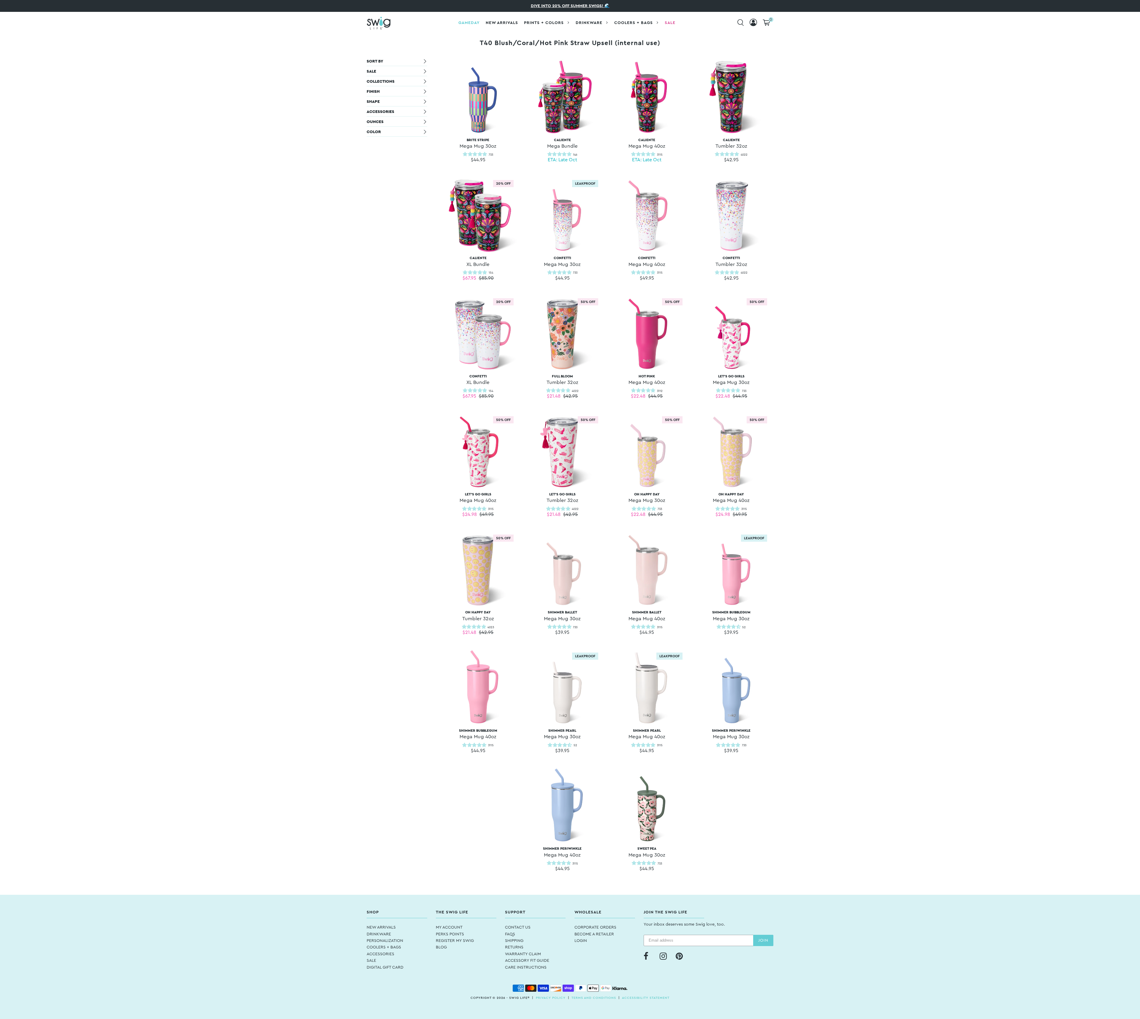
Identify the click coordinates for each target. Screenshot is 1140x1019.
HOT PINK (646, 379)
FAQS (510, 934)
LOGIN (580, 941)
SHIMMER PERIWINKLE (731, 734)
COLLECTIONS (381, 81)
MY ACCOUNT (449, 927)
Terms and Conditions (593, 997)
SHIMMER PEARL (562, 734)
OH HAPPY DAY (646, 497)
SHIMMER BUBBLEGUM (731, 615)
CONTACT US (518, 927)
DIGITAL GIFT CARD (385, 967)
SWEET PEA (646, 852)
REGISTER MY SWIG (455, 941)
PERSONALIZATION (385, 941)
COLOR (374, 132)
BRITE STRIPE (478, 143)
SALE (371, 71)
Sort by (375, 61)
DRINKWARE (379, 934)
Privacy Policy (551, 997)
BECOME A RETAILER (594, 934)
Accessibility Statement (645, 997)
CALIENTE (562, 143)
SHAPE (373, 102)
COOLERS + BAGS (384, 947)
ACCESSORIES (380, 112)
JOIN (763, 940)
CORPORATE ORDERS (595, 927)
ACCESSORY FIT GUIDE (527, 961)
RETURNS (514, 947)
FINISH (373, 92)
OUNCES (375, 122)
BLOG (441, 947)
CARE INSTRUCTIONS (526, 967)
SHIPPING (514, 941)
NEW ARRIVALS (381, 927)
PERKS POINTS (450, 934)
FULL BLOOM (562, 379)
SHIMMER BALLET (562, 615)
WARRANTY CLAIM (523, 954)
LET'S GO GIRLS (731, 379)
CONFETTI (562, 261)
